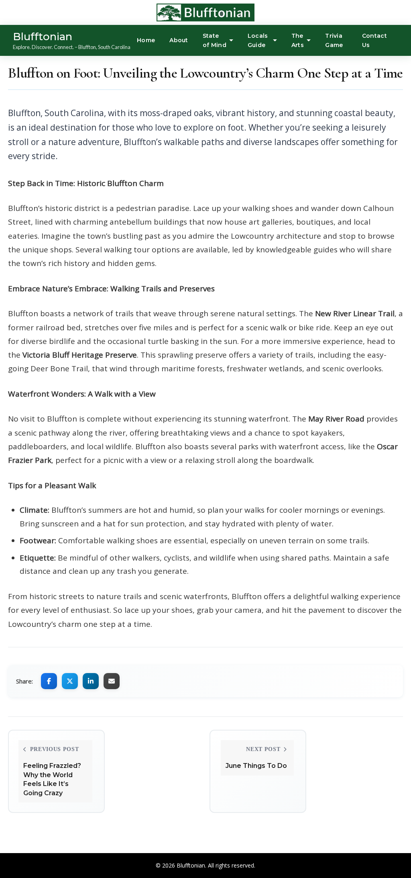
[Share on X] (70, 681)
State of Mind (214, 40)
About (178, 40)
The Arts (297, 40)
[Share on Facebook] (49, 681)
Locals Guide (258, 40)
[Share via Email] (112, 681)
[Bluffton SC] (181, 12)
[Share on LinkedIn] (91, 681)
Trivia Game (334, 40)
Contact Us (374, 40)
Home (146, 40)
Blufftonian (42, 36)
